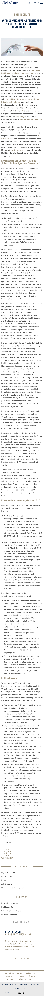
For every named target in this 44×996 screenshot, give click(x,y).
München (31, 976)
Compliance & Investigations (13, 888)
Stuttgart (10, 979)
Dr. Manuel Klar (7, 907)
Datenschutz (6, 880)
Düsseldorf (30, 973)
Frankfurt (9, 976)
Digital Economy (8, 872)
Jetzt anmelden (22, 958)
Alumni (5, 985)
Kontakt (13, 985)
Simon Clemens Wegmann (12, 911)
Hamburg (20, 976)
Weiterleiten (7, 858)
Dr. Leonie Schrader (9, 915)
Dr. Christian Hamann (10, 903)
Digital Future (6, 876)
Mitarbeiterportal (22, 989)
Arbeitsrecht (6, 884)
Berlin (19, 973)
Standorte (9, 973)
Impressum (23, 985)
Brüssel (21, 979)
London (31, 979)
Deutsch (35, 3)
